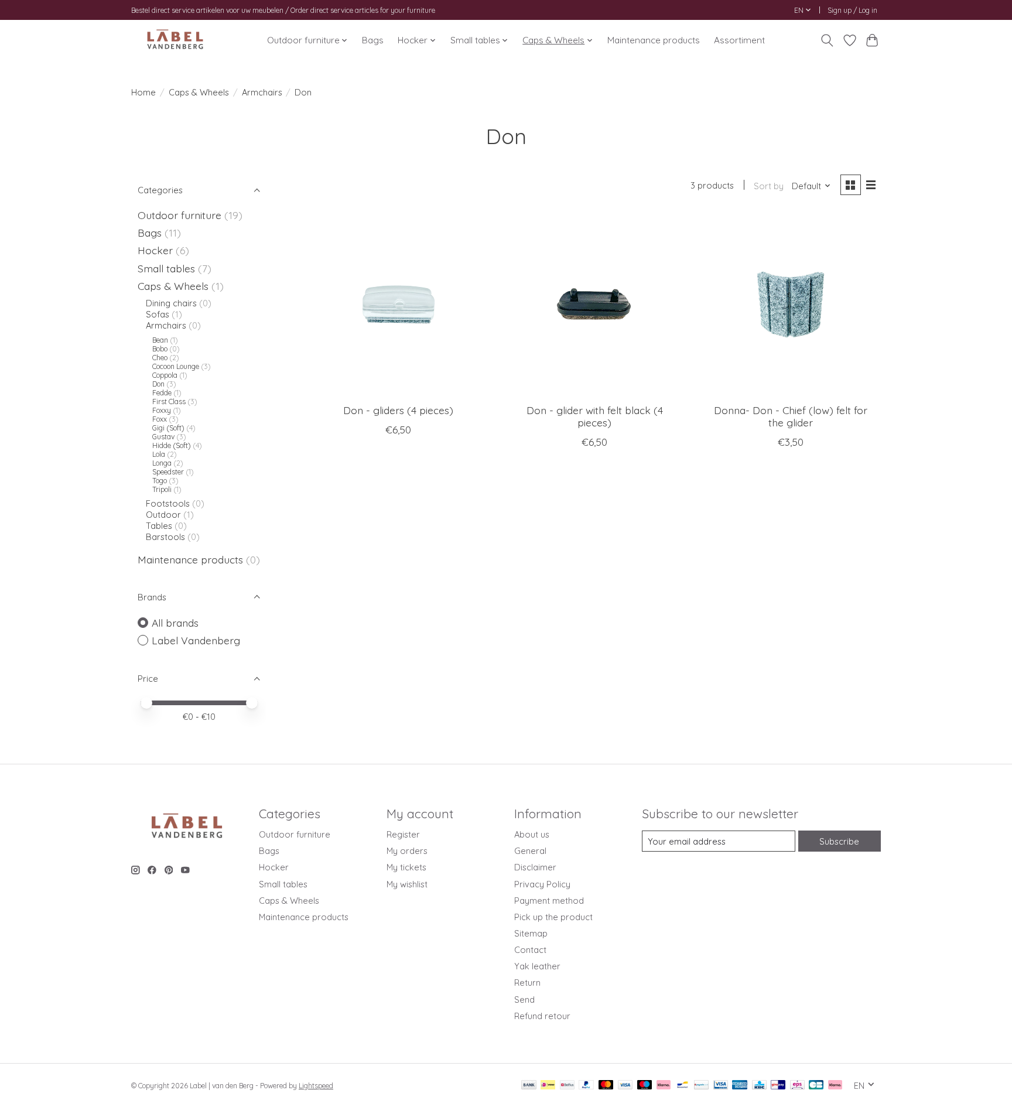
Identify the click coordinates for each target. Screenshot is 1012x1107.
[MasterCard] (606, 1085)
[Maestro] (644, 1085)
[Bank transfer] (528, 1085)
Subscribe (839, 841)
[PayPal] (586, 1085)
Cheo (159, 357)
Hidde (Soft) (171, 445)
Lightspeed (316, 1085)
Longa (162, 463)
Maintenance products (653, 40)
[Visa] (625, 1085)
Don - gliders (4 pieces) (398, 410)
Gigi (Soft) (168, 427)
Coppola (164, 375)
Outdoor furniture (179, 215)
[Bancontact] (682, 1085)
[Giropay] (778, 1085)
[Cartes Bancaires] (816, 1085)
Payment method (549, 900)
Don (158, 384)
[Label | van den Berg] (175, 40)
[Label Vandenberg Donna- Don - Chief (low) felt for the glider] (790, 304)
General (530, 850)
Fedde (162, 392)
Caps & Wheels (199, 92)
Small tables (166, 268)
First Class (169, 401)
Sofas (157, 314)
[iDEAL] (548, 1085)
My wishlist (407, 884)
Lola (158, 454)
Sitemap (531, 933)
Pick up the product (553, 916)
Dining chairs (171, 303)
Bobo (159, 348)
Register (403, 834)
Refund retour (542, 1015)
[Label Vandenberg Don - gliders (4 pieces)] (398, 304)
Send (524, 999)
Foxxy (161, 410)
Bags (373, 40)
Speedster (168, 471)
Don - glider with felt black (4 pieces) (594, 416)
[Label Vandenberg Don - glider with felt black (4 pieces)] (594, 304)
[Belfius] (567, 1085)
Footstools (168, 503)
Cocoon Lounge (176, 366)
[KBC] (759, 1085)
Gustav (163, 436)
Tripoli (162, 489)
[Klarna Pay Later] (835, 1085)
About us (531, 834)
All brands (175, 622)
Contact (530, 949)
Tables (160, 525)
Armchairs (262, 92)
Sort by (769, 186)
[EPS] (797, 1085)
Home (143, 92)
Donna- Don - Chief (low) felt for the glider (790, 416)
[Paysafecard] (701, 1085)
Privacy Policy (542, 884)
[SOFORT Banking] (664, 1085)
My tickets (406, 867)
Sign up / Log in (852, 10)
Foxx (159, 419)
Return (527, 982)
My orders (407, 850)
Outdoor (163, 514)
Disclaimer (535, 867)
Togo (159, 480)
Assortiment (739, 40)
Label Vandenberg (196, 640)
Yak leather (537, 966)
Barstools (165, 536)
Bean (160, 340)
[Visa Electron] (720, 1085)
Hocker (155, 250)
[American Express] (739, 1085)
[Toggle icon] (827, 40)
